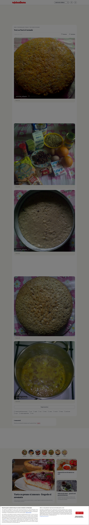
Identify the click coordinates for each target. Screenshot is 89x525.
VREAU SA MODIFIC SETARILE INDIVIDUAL (79, 517)
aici (5, 519)
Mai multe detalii (28, 512)
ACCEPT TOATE (79, 512)
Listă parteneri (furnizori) (44, 516)
